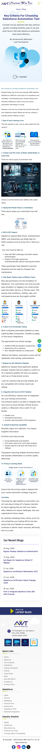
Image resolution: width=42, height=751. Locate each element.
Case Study (8, 674)
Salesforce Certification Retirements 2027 (20, 571)
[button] (39, 3)
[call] (39, 345)
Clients (6, 671)
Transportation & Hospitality (14, 733)
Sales (6, 695)
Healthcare (8, 725)
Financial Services (11, 731)
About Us (7, 660)
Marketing (8, 701)
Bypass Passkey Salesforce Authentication (20, 551)
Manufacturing (9, 728)
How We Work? (10, 679)
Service (7, 698)
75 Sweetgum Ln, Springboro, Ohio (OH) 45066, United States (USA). (23, 633)
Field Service (9, 703)
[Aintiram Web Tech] (21, 623)
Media (6, 722)
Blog (24, 9)
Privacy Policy (9, 684)
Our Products (9, 662)
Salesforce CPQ (10, 709)
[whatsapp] (39, 341)
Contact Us (8, 682)
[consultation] (39, 350)
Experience (8, 706)
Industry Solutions (11, 668)
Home (18, 9)
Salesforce (8, 665)
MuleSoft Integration (12, 712)
